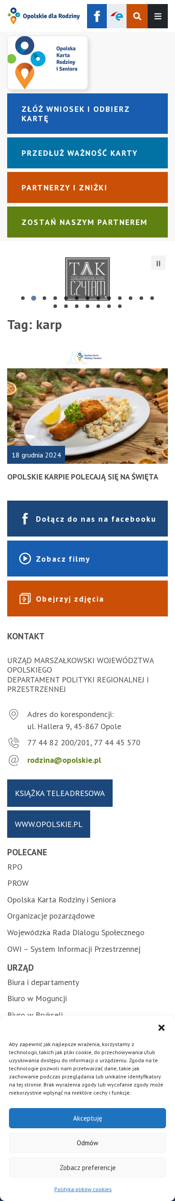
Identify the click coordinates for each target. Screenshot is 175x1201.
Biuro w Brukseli (35, 1015)
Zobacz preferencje (88, 1167)
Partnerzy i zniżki (65, 187)
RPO (14, 867)
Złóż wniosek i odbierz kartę (76, 113)
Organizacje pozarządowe (51, 916)
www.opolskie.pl (49, 824)
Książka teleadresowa (60, 793)
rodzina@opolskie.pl (64, 760)
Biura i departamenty (43, 982)
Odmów (87, 1143)
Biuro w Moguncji (37, 998)
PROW (18, 883)
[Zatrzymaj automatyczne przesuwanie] (158, 262)
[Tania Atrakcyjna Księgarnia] (87, 278)
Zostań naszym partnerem (85, 222)
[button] (161, 1026)
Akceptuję (87, 1118)
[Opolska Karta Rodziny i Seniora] (87, 62)
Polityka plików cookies (83, 1189)
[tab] (23, 298)
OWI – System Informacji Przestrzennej (73, 949)
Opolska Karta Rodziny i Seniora (61, 899)
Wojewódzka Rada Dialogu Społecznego (75, 932)
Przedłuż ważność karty (80, 153)
